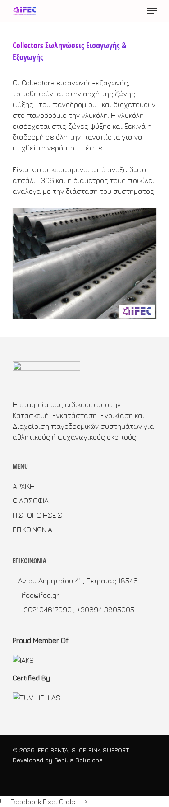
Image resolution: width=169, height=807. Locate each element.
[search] (133, 10)
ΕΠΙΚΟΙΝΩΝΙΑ (32, 529)
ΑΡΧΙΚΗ (24, 486)
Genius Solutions (78, 760)
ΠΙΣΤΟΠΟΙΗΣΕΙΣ (37, 515)
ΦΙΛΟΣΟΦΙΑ (31, 501)
